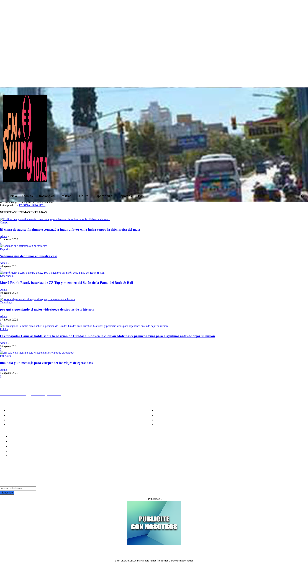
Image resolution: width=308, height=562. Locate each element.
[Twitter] (264, 83)
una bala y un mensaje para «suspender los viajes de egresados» (46, 363)
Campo (4, 222)
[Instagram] (256, 83)
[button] (302, 196)
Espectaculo (7, 275)
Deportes (5, 249)
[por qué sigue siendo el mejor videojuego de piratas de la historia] (37, 299)
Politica (4, 329)
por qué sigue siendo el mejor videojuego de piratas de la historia (47, 309)
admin (3, 236)
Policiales (5, 355)
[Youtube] (271, 83)
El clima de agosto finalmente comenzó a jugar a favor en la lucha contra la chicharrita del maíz (70, 229)
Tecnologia (6, 302)
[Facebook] (249, 83)
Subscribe (7, 492)
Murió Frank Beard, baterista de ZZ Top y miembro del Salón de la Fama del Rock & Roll (66, 282)
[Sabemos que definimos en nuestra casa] (23, 245)
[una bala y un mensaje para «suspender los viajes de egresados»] (37, 352)
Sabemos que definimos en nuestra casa (28, 256)
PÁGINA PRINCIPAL (32, 205)
